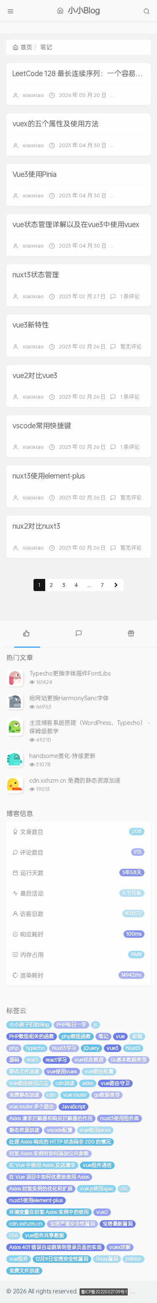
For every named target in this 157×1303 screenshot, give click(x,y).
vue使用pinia (95, 1130)
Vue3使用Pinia (35, 174)
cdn (51, 1094)
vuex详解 (120, 1247)
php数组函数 (76, 1036)
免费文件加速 (24, 1270)
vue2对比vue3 (35, 375)
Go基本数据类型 (129, 1059)
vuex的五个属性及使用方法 (56, 123)
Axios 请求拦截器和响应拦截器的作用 (51, 1118)
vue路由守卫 (115, 1083)
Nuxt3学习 (64, 1048)
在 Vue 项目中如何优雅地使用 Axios (49, 1176)
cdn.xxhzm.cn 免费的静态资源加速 (75, 780)
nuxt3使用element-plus (49, 476)
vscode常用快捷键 (42, 425)
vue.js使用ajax (96, 1188)
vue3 (112, 1048)
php (13, 1048)
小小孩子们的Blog (29, 1024)
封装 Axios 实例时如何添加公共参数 (49, 1153)
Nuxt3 (133, 1048)
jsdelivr (134, 1258)
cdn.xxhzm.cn (25, 1223)
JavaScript (73, 1106)
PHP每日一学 (71, 1024)
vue (120, 1036)
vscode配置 (59, 1130)
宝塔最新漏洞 (118, 1223)
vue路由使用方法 (28, 1083)
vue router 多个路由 (31, 1106)
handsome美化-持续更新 (62, 756)
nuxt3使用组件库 (119, 1118)
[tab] (26, 632)
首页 (26, 47)
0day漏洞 (107, 1258)
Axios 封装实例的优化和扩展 (40, 1188)
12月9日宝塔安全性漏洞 (62, 1258)
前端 (137, 1036)
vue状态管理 (89, 1059)
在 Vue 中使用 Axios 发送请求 (42, 1165)
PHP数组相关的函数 (31, 1036)
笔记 (103, 1036)
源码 (14, 1059)
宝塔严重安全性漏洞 (72, 1223)
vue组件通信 (97, 1165)
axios (87, 1083)
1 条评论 (130, 296)
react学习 (56, 1059)
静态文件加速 (24, 1071)
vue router (75, 1094)
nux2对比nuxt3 (36, 526)
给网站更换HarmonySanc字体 (69, 698)
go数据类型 (107, 1094)
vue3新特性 (31, 325)
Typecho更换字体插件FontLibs (70, 673)
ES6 (13, 1235)
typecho (35, 1048)
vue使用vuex (62, 1071)
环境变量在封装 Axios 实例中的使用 (49, 1212)
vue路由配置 (99, 1071)
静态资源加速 (24, 1130)
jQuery (91, 1048)
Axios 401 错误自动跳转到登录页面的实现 (55, 1247)
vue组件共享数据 (44, 1235)
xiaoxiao (33, 95)
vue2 (102, 1212)
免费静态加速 (24, 1094)
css (124, 1188)
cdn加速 (65, 1083)
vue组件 (18, 1258)
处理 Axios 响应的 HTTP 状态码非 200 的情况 (60, 1141)
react (32, 1059)
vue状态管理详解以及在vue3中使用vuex (76, 224)
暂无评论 (132, 95)
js (95, 1024)
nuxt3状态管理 (36, 274)
